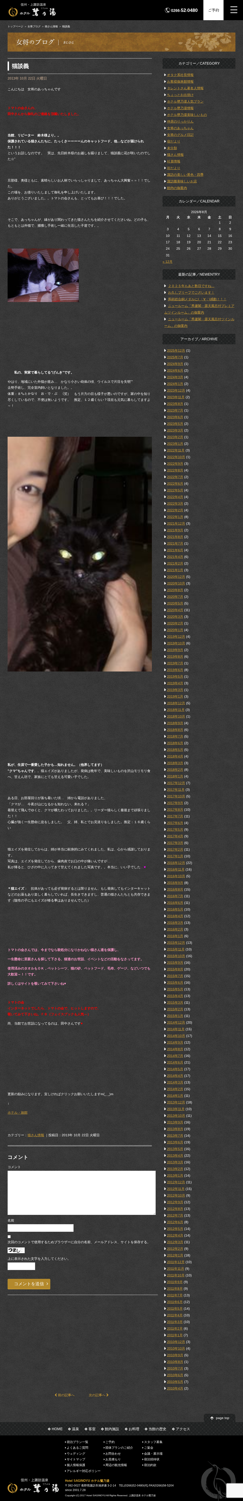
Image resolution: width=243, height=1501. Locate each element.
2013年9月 (175, 1122)
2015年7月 (175, 976)
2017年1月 (175, 856)
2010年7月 (175, 1368)
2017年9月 (175, 803)
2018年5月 (175, 750)
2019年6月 (175, 670)
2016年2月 (175, 929)
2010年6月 (175, 1375)
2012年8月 (175, 1209)
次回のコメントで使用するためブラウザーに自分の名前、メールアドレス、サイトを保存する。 (79, 1242)
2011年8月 (175, 1288)
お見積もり (113, 1459)
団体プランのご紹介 (119, 1447)
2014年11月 (176, 1029)
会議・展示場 (153, 1453)
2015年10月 (176, 956)
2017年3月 (175, 843)
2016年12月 (176, 863)
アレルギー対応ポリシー (84, 1470)
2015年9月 (175, 962)
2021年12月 (176, 523)
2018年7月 (175, 736)
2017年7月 (175, 816)
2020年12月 (176, 577)
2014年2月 (175, 1089)
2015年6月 (175, 982)
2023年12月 (176, 390)
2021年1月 (175, 570)
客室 (92, 1429)
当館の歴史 (157, 1429)
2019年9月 (175, 650)
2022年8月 (175, 470)
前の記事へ (66, 1395)
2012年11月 (176, 1189)
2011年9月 (175, 1282)
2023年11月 (176, 397)
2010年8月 (175, 1362)
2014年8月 (175, 1049)
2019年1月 (175, 696)
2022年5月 (175, 490)
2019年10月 (176, 643)
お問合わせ (113, 1453)
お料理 (134, 1429)
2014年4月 (175, 1076)
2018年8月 (175, 730)
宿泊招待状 (151, 1459)
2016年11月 (176, 869)
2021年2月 (175, 563)
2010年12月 (176, 1342)
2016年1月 (175, 936)
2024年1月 (175, 384)
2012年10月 (176, 1195)
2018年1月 (175, 776)
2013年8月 (175, 1129)
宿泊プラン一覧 (77, 1442)
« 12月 (168, 262)
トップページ (15, 26)
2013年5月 (175, 1149)
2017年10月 (176, 796)
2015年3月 (175, 1002)
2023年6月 (175, 417)
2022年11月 (176, 450)
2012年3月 (175, 1242)
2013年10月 (176, 1115)
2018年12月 (176, 703)
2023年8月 (175, 404)
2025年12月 (176, 350)
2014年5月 (175, 1069)
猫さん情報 (51, 26)
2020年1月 (175, 630)
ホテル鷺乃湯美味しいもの (187, 115)
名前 (11, 1220)
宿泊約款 (150, 1465)
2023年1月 (175, 444)
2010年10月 (176, 1348)
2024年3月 (175, 377)
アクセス (183, 1429)
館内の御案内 (177, 188)
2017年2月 (175, 849)
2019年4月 (175, 683)
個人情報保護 (76, 1465)
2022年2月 (175, 510)
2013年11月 (176, 1109)
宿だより (173, 141)
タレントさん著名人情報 (185, 88)
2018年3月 (175, 763)
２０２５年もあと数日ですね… (191, 286)
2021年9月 (175, 530)
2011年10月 (176, 1275)
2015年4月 (175, 996)
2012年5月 (175, 1229)
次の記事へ (97, 1395)
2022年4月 (175, 497)
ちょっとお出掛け (180, 95)
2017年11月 (176, 789)
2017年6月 (175, 823)
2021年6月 (175, 550)
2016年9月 (175, 883)
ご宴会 (148, 1447)
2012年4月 (175, 1235)
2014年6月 (175, 1062)
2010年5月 (175, 1382)
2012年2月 (175, 1249)
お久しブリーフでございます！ (191, 292)
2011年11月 (175, 1269)
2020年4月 (175, 610)
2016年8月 (175, 889)
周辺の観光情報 (116, 1465)
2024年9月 (175, 364)
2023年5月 (175, 424)
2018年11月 (176, 710)
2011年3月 (175, 1322)
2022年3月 (175, 503)
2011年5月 (175, 1308)
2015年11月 (176, 949)
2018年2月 (175, 770)
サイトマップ (76, 1459)
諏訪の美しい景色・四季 (185, 175)
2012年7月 (175, 1215)
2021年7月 (175, 543)
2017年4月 (175, 836)
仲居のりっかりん (180, 121)
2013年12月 (176, 1102)
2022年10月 (176, 457)
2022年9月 (175, 463)
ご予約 (213, 10)
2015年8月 (175, 969)
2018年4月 (175, 756)
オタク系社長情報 (180, 75)
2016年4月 (175, 916)
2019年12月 (176, 636)
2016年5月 (175, 909)
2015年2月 (175, 1009)
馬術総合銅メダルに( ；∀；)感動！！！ (197, 299)
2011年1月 (175, 1335)
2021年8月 (175, 537)
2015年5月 (175, 989)
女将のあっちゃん (180, 128)
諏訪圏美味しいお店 (182, 181)
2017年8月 (175, 809)
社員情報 (173, 161)
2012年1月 (175, 1255)
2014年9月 (175, 1042)
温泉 (75, 1429)
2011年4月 (175, 1315)
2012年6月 (175, 1222)
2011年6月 (175, 1302)
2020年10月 (176, 583)
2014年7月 (175, 1056)
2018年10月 (176, 716)
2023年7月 (175, 410)
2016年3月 (175, 923)
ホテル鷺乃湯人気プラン (185, 101)
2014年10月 (176, 1036)
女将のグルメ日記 (180, 135)
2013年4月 (175, 1155)
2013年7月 (175, 1135)
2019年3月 (175, 690)
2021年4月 (175, 557)
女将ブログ (34, 26)
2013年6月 (175, 1142)
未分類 (172, 148)
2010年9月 (175, 1355)
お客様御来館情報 (180, 81)
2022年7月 (175, 477)
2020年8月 (175, 590)
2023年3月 (175, 430)
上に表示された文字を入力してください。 (39, 1259)
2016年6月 (175, 903)
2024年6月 (175, 370)
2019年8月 (175, 656)
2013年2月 (175, 1169)
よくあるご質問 (77, 1447)
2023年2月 (175, 437)
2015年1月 (175, 1016)
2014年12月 (176, 1022)
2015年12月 (176, 943)
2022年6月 (175, 483)
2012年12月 (176, 1182)
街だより (173, 168)
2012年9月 (175, 1202)
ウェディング (76, 1453)
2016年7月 (175, 896)
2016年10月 (176, 876)
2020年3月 (175, 617)
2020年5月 (175, 603)
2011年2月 (175, 1328)
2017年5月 (175, 829)
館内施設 (112, 1429)
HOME (57, 1429)
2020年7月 (175, 597)
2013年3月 (175, 1162)
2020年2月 (175, 623)
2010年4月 (175, 1388)
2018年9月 (175, 723)
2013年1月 (175, 1175)
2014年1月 (175, 1096)
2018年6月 (175, 743)
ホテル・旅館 (18, 1112)
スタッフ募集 (153, 1442)
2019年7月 (175, 663)
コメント (14, 1167)
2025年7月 (175, 357)
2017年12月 (176, 783)
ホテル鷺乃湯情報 (180, 108)
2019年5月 (175, 676)
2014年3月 (175, 1082)
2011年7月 (175, 1295)
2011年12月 (176, 1262)
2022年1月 (175, 517)
